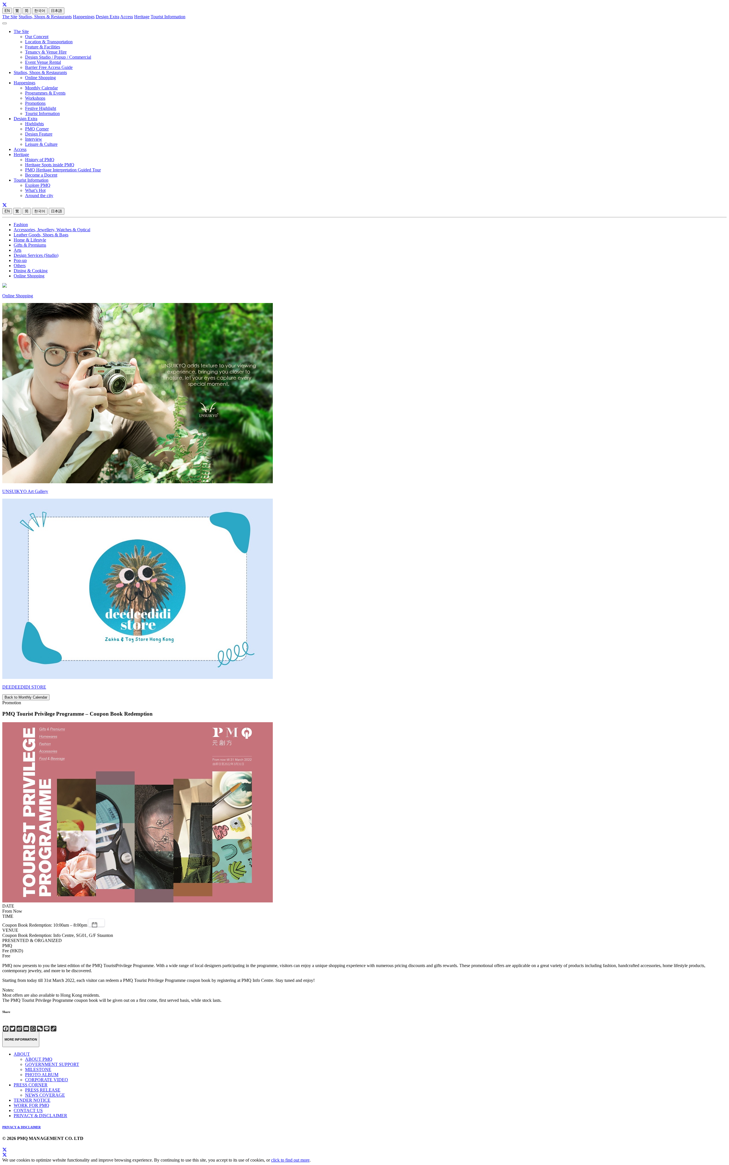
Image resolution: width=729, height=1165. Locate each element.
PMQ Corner (37, 128)
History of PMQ (39, 159)
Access (126, 16)
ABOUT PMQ (38, 1059)
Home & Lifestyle (30, 239)
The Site (9, 16)
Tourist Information (168, 16)
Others (20, 265)
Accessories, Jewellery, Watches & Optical (52, 229)
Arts (17, 250)
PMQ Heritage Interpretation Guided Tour (63, 169)
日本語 (56, 11)
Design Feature (38, 134)
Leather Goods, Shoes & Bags (41, 234)
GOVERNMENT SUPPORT (52, 1064)
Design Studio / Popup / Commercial (58, 57)
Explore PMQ (37, 185)
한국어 (39, 11)
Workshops (35, 98)
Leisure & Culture (41, 144)
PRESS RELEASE (42, 1090)
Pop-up (20, 260)
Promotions (35, 103)
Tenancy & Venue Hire (46, 52)
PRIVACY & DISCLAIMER (40, 1115)
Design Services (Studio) (36, 255)
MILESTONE (38, 1069)
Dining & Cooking (31, 270)
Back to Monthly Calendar (26, 697)
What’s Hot (35, 190)
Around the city (39, 195)
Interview (33, 139)
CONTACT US (28, 1110)
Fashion (21, 224)
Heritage (142, 16)
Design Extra (107, 16)
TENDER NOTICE (32, 1100)
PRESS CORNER (31, 1084)
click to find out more (290, 1160)
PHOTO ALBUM (41, 1074)
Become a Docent (41, 175)
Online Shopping (40, 77)
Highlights (34, 123)
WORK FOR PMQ (31, 1105)
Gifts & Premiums (30, 245)
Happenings (84, 16)
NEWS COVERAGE (45, 1095)
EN (7, 11)
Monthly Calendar (41, 87)
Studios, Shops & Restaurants (45, 16)
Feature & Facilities (42, 46)
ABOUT (22, 1054)
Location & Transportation (49, 41)
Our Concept (36, 36)
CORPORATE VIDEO (46, 1079)
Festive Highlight (40, 108)
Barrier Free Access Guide (49, 67)
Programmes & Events (45, 93)
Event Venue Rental (43, 62)
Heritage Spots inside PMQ (49, 164)
